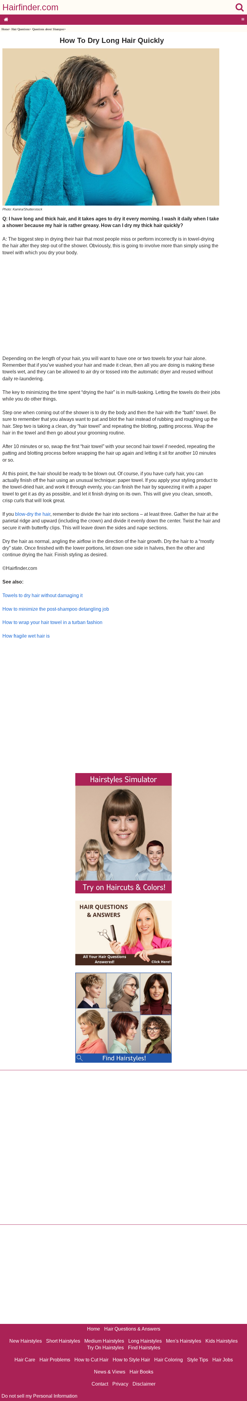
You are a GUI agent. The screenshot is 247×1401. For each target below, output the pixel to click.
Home (5, 29)
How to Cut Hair (91, 1359)
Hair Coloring (168, 1359)
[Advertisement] (111, 305)
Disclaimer (144, 1383)
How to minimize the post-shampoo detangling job (55, 609)
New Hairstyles (25, 1341)
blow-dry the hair (32, 514)
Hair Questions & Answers (132, 1328)
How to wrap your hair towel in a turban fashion (52, 622)
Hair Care (24, 1359)
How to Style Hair (131, 1359)
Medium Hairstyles (104, 1341)
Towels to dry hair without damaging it (42, 595)
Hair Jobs (222, 1359)
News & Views (109, 1371)
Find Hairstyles (144, 1347)
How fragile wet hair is (26, 636)
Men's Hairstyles (183, 1341)
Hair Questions (20, 29)
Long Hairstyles (145, 1341)
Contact (100, 1383)
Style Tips (197, 1359)
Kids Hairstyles (221, 1341)
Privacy (120, 1383)
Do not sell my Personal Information (39, 1396)
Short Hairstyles (63, 1341)
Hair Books (141, 1371)
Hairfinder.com (30, 7)
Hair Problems (54, 1359)
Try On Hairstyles (105, 1347)
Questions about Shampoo (48, 29)
